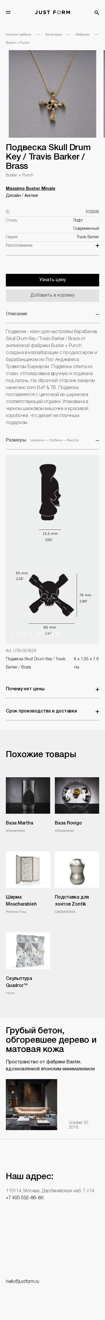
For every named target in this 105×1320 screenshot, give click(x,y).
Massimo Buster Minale (30, 189)
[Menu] (8, 12)
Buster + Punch (18, 42)
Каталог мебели (18, 34)
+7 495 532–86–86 (24, 1198)
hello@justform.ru (22, 1282)
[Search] (96, 12)
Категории (53, 34)
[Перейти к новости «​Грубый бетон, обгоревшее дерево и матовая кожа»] (31, 1104)
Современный (86, 229)
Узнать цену (52, 280)
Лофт (78, 221)
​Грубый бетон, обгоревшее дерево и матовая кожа (51, 1040)
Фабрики (83, 34)
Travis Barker (88, 237)
